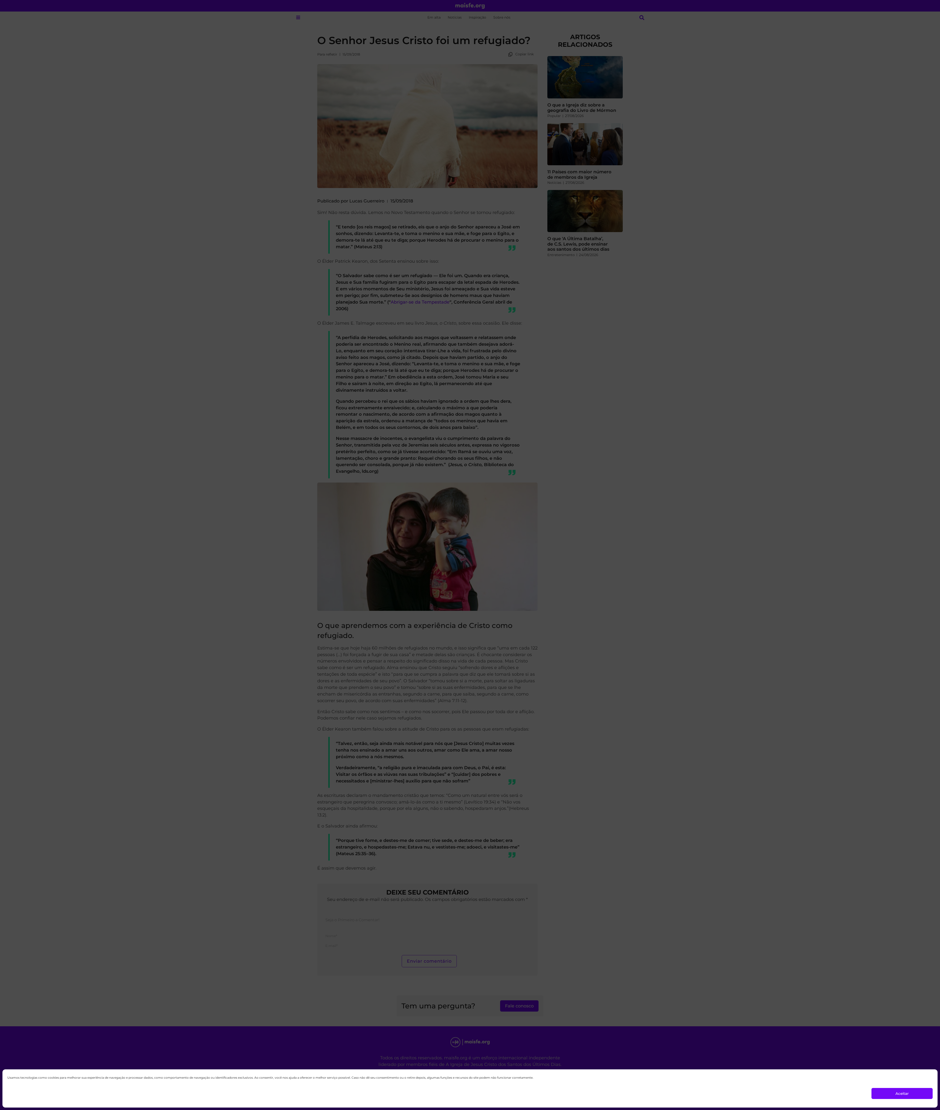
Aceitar (902, 1093)
